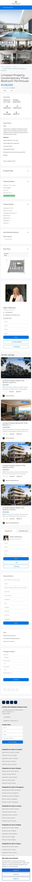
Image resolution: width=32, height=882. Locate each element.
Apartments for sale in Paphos (10, 827)
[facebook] (4, 689)
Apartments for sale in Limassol (10, 752)
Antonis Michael (10, 395)
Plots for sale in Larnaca (8, 818)
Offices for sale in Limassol (9, 764)
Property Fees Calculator (9, 635)
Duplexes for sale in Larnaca (9, 815)
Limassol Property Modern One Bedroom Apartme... (13, 381)
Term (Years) (6, 666)
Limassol (15, 66)
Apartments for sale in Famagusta (11, 790)
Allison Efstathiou (9, 308)
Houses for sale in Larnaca (9, 812)
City (5, 603)
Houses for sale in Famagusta (10, 793)
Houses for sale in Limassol (9, 755)
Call (16, 342)
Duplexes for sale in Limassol (10, 758)
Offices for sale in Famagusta (10, 802)
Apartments (8, 66)
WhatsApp (16, 346)
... (27, 389)
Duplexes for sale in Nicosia (9, 777)
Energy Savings (8, 171)
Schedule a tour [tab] (23, 531)
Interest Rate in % (7, 672)
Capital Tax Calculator (8, 641)
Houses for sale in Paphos (9, 830)
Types (6, 583)
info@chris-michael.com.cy (12, 315)
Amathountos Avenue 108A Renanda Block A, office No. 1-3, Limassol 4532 (12, 711)
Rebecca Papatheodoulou (12, 480)
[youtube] (12, 689)
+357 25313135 (8, 312)
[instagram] (16, 689)
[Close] (30, 857)
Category (7, 607)
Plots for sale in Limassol (9, 761)
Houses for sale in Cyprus (9, 849)
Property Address (8, 181)
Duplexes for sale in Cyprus (9, 852)
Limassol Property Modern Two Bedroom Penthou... (13, 508)
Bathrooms (7, 619)
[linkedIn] (8, 689)
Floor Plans (6, 249)
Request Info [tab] (8, 531)
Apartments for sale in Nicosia (10, 771)
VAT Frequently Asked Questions (11, 638)
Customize (16, 874)
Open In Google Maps (9, 195)
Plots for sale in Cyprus (8, 855)
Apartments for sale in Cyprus (10, 846)
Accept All (16, 870)
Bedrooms (7, 591)
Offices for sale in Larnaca (9, 821)
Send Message (12, 742)
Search (16, 623)
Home (2, 66)
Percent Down (6, 660)
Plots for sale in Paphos (8, 836)
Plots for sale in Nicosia (8, 780)
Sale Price (5, 654)
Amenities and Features (10, 232)
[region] (16, 869)
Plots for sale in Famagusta (9, 799)
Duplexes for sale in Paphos (9, 833)
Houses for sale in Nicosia (9, 774)
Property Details (8, 204)
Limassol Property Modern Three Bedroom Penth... (13, 466)
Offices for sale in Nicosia (9, 783)
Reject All (16, 878)
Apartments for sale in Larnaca (10, 809)
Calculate (16, 679)
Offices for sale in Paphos (9, 839)
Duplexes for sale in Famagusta (10, 796)
